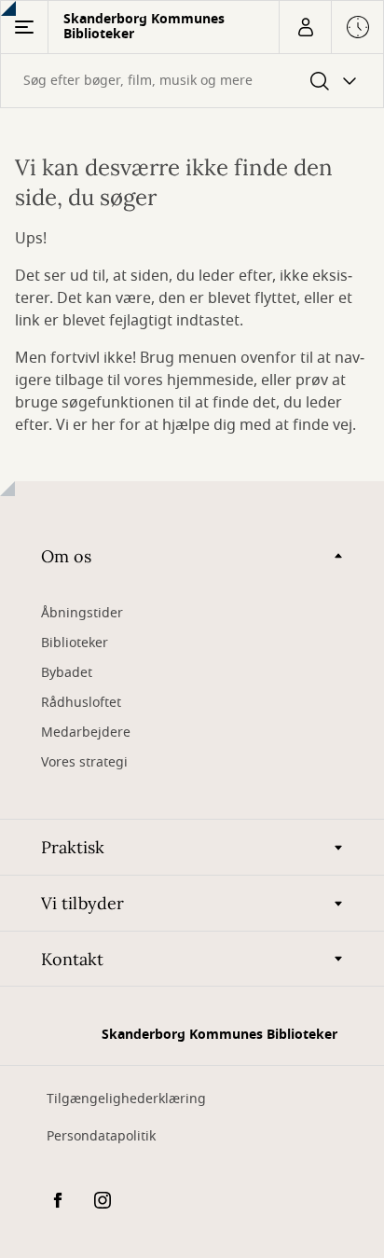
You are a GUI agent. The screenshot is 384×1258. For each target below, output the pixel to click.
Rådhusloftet (81, 702)
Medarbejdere (85, 732)
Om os (66, 556)
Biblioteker (74, 643)
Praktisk (72, 847)
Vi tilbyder (82, 903)
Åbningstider (82, 613)
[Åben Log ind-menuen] (305, 27)
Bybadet (66, 673)
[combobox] (192, 80)
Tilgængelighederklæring (126, 1099)
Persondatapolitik (101, 1136)
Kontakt (72, 959)
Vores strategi (84, 762)
